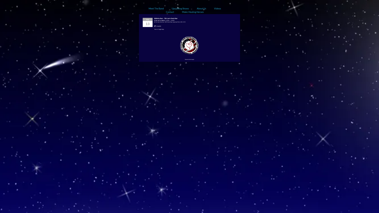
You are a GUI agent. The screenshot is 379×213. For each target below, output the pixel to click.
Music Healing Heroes (193, 12)
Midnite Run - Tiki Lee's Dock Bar (165, 18)
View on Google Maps (159, 29)
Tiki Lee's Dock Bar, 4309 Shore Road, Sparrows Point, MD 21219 (170, 22)
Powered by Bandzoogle (189, 59)
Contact (170, 12)
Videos (217, 8)
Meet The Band (156, 8)
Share (158, 26)
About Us (201, 8)
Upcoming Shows (180, 8)
